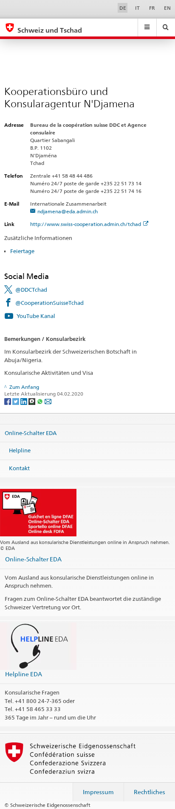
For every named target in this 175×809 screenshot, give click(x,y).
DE (122, 8)
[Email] (48, 401)
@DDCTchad (31, 289)
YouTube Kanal (36, 315)
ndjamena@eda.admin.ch (67, 211)
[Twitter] (16, 401)
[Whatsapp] (41, 401)
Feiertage (22, 251)
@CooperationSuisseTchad (49, 302)
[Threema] (32, 401)
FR (152, 8)
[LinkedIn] (24, 401)
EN (167, 8)
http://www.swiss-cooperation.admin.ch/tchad (85, 224)
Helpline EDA (23, 674)
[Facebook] (8, 401)
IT (137, 8)
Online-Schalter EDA (30, 432)
